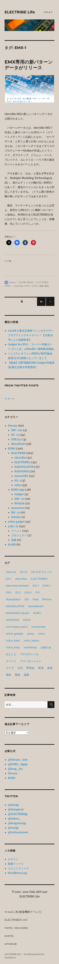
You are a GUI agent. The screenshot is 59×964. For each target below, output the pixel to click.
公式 (20, 667)
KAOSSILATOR (23, 466)
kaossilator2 (36, 606)
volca (17, 485)
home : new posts (16, 927)
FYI (38, 592)
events (9, 935)
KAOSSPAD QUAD (17, 613)
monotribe (21, 476)
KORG (8, 286)
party (30, 633)
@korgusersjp (17, 823)
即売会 (30, 667)
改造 (49, 667)
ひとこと (11, 654)
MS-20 (15, 512)
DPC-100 (16, 430)
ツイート (10, 398)
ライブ (10, 667)
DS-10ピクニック (41, 572)
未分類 (12, 544)
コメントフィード (18, 868)
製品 (47, 286)
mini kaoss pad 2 (17, 626)
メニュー (48, 12)
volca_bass (13, 640)
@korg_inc (15, 768)
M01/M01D (18, 444)
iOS (26, 599)
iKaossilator (13, 599)
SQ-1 (17, 480)
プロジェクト (19, 535)
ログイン (13, 859)
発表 (41, 286)
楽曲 (13, 540)
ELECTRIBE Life (20, 12)
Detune (12, 425)
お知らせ (13, 526)
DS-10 (15, 434)
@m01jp (13, 827)
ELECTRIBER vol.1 (16, 919)
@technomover (18, 832)
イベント (16, 530)
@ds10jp (13, 804)
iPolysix (19, 503)
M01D (26, 619)
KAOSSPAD (21, 471)
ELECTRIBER (39, 578)
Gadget (19, 494)
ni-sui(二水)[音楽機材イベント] (23, 911)
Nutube (16, 517)
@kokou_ (14, 818)
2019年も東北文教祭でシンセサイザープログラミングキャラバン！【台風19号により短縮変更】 (30, 335)
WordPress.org (17, 873)
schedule (11, 943)
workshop (30, 647)
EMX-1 (27, 286)
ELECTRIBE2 (22, 462)
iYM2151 (16, 439)
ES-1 (18, 592)
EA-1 (8, 578)
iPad (35, 599)
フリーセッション (30, 661)
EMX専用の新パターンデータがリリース (29, 64)
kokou (12, 282)
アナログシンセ (29, 654)
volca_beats (31, 640)
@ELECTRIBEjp (18, 814)
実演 (40, 667)
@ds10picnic (16, 809)
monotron (18, 508)
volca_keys (13, 647)
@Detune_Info (18, 759)
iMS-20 (19, 498)
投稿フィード (16, 863)
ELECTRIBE (42, 282)
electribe (18, 286)
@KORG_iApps (18, 764)
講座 (26, 674)
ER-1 (9, 592)
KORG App (18, 489)
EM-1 (36, 585)
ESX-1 (28, 592)
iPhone (46, 599)
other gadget (16, 521)
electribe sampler (17, 585)
